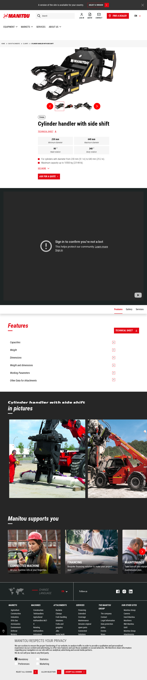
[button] (142, 551)
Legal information (108, 620)
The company (106, 613)
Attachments (60, 605)
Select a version (96, 5)
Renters (14, 634)
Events (103, 631)
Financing (82, 610)
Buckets (59, 610)
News (103, 634)
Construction (16, 613)
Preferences (23, 664)
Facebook (116, 591)
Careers (127, 613)
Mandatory (23, 659)
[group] (34, 552)
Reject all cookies (24, 672)
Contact (104, 617)
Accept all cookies (74, 672)
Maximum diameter (91, 143)
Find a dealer (120, 15)
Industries (15, 617)
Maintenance (83, 620)
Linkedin (129, 591)
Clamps (59, 613)
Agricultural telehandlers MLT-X (40, 620)
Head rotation (55, 152)
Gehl (125, 627)
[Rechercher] (38, 16)
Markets (13, 605)
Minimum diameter (55, 143)
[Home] (16, 16)
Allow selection (48, 672)
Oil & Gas (14, 620)
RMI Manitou (129, 624)
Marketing (44, 664)
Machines (35, 605)
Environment (16, 627)
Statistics (44, 659)
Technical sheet (45, 131)
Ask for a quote (47, 176)
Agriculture (15, 610)
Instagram (123, 591)
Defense (14, 631)
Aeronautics (15, 624)
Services (80, 605)
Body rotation (91, 152)
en (63, 591)
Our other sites (129, 605)
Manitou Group (130, 610)
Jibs (57, 631)
